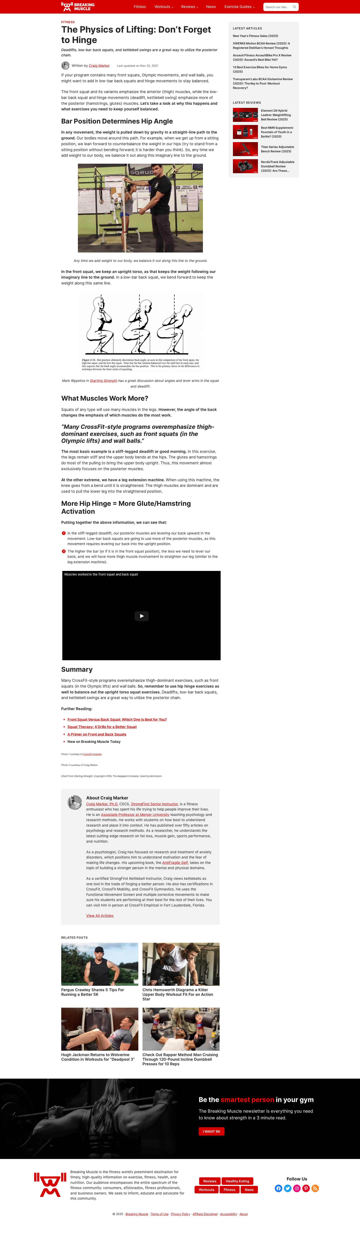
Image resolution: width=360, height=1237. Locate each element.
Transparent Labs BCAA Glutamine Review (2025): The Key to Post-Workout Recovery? (263, 83)
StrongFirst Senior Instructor (154, 804)
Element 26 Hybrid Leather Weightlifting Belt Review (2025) (276, 115)
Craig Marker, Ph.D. (102, 804)
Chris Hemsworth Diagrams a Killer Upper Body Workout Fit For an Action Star (177, 994)
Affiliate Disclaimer (205, 1214)
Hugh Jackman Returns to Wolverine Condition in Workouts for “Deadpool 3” (98, 1057)
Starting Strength (103, 381)
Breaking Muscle (137, 1214)
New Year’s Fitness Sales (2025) (255, 36)
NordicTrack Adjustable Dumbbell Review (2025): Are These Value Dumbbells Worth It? (277, 170)
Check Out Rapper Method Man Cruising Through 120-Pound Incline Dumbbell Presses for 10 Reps (180, 1059)
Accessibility (228, 1214)
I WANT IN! (211, 1131)
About (244, 1214)
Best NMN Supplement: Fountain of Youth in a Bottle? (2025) (277, 132)
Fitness (68, 22)
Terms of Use (160, 1214)
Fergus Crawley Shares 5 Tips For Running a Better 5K (92, 992)
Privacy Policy (180, 1214)
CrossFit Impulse (92, 754)
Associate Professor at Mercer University (135, 815)
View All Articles (100, 916)
